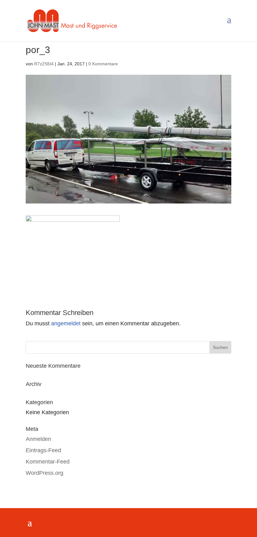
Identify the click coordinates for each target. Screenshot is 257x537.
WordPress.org (44, 473)
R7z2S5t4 (44, 63)
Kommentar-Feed (48, 461)
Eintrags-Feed (43, 450)
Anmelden (38, 439)
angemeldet (66, 323)
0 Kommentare (103, 63)
